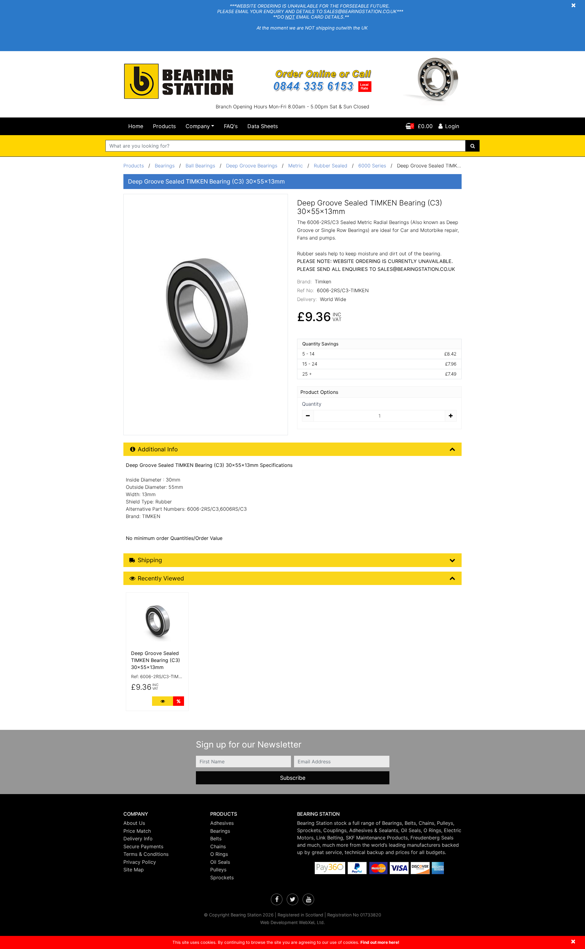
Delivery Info (138, 838)
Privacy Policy (139, 862)
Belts (216, 838)
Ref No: (305, 290)
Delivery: (307, 299)
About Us (134, 823)
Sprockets (222, 877)
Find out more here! (379, 942)
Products (164, 126)
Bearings (165, 166)
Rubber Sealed (330, 166)
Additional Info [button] (158, 449)
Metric (296, 166)
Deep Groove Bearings (251, 166)
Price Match (137, 831)
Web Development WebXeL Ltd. (292, 922)
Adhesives (222, 823)
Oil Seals (220, 862)
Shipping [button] (150, 560)
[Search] (473, 146)
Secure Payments (143, 846)
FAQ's (231, 126)
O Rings (219, 854)
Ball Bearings (200, 166)
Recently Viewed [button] (161, 578)
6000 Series (372, 166)
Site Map (133, 870)
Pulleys (218, 870)
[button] (162, 814)
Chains (218, 846)
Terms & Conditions (145, 854)
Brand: (304, 281)
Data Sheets (262, 126)
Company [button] (198, 126)
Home (135, 126)
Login (452, 126)
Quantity (311, 404)
